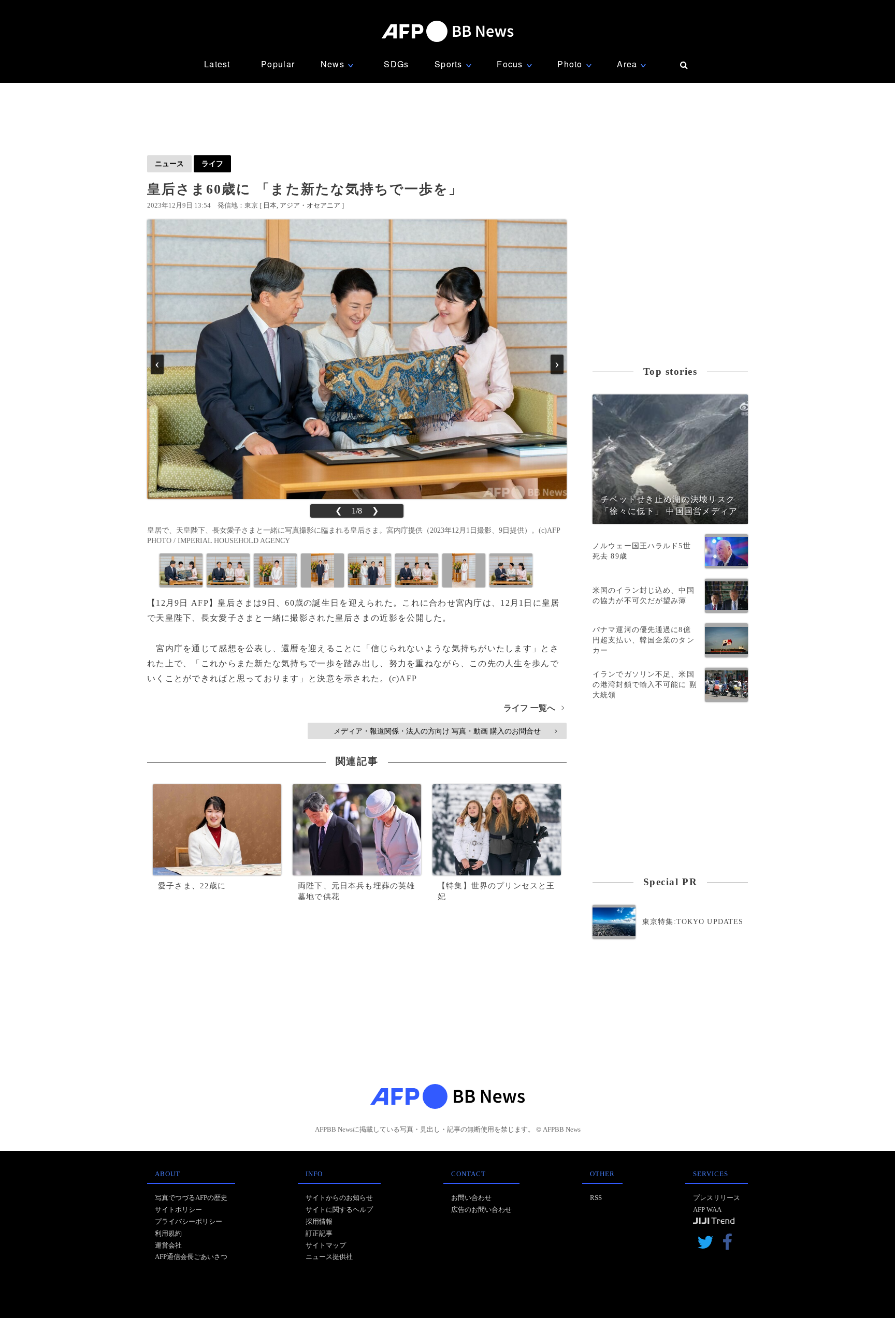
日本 (270, 205)
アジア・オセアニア (310, 205)
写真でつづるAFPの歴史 (191, 1198)
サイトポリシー (178, 1209)
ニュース (169, 163)
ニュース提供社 (329, 1257)
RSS (596, 1198)
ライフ (212, 163)
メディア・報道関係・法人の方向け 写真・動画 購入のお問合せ (445, 731)
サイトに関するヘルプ (339, 1209)
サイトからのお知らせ (339, 1198)
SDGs (396, 64)
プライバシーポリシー (188, 1221)
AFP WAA (707, 1209)
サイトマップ (326, 1245)
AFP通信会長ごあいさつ (191, 1257)
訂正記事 (319, 1233)
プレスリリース (716, 1198)
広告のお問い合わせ (481, 1209)
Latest (217, 64)
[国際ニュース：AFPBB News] (447, 31)
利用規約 (168, 1233)
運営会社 (168, 1245)
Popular (278, 64)
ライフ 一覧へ (533, 708)
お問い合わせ (471, 1198)
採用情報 (319, 1221)
